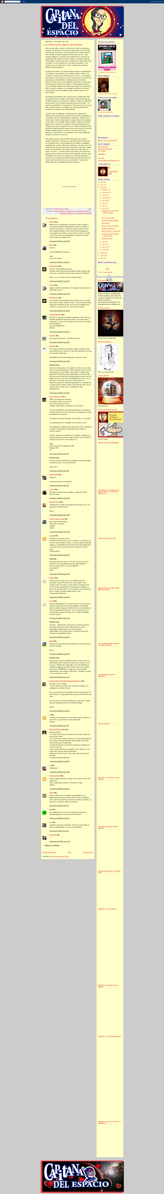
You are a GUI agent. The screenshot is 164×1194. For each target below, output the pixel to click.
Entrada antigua (88, 852)
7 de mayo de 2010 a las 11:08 (59, 772)
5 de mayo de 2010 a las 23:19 (60, 654)
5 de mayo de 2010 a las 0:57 (59, 454)
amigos (56, 211)
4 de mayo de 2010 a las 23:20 (60, 311)
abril (103, 242)
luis (51, 822)
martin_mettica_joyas (57, 519)
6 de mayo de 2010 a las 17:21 (60, 677)
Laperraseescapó (55, 314)
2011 (102, 185)
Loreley (52, 536)
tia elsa (52, 489)
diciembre (105, 190)
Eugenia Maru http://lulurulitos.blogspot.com (65, 681)
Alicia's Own (54, 474)
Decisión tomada (107, 238)
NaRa (51, 641)
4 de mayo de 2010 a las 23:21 (60, 332)
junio (103, 206)
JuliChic (52, 335)
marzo (104, 244)
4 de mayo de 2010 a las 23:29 (60, 393)
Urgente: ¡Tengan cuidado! (110, 220)
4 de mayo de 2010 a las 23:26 (60, 342)
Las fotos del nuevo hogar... (110, 226)
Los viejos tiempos (65, 213)
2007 (102, 258)
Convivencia (70, 211)
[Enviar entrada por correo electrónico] (90, 209)
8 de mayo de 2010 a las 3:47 (59, 805)
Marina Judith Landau (57, 729)
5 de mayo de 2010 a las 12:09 (60, 498)
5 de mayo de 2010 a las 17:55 (60, 618)
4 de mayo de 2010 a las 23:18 (60, 294)
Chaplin (52, 346)
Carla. (52, 793)
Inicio (69, 852)
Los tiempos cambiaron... (83, 211)
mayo (104, 208)
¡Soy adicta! (105, 223)
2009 (102, 253)
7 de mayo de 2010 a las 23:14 (60, 789)
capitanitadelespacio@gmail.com (108, 160)
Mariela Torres (54, 502)
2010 (102, 187)
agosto (104, 200)
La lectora (53, 835)
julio (103, 203)
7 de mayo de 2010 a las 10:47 (60, 761)
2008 (102, 256)
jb (50, 765)
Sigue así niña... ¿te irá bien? (111, 231)
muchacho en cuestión (84, 213)
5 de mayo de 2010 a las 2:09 (59, 471)
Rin (51, 809)
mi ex (74, 213)
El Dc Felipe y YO (56, 396)
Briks (51, 245)
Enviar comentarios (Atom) (60, 856)
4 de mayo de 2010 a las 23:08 (60, 241)
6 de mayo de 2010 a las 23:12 (60, 711)
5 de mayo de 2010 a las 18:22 (60, 637)
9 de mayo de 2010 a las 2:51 (59, 831)
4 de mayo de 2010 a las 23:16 (60, 281)
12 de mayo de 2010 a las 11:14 (60, 841)
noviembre (105, 192)
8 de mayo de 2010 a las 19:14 (60, 818)
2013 (102, 182)
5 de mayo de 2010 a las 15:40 (60, 597)
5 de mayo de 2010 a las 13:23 (60, 532)
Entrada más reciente (49, 852)
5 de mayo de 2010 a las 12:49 (60, 515)
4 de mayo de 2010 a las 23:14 (60, 262)
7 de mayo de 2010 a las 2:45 (59, 725)
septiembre (106, 198)
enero (104, 250)
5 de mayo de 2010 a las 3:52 (59, 485)
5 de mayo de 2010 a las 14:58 (60, 555)
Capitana (62, 211)
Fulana (52, 222)
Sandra (52, 578)
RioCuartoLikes (55, 776)
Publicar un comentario (52, 845)
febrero (104, 247)
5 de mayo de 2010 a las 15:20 (60, 574)
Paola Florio (54, 266)
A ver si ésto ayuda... (108, 218)
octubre (104, 195)
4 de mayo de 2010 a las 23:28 (60, 361)
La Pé (51, 601)
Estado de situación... (109, 228)
